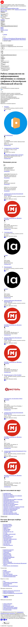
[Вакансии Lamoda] (15, 246)
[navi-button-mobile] (2, 32)
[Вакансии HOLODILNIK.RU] (15, 123)
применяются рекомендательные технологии (12, 613)
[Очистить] (2, 48)
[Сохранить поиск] (2, 52)
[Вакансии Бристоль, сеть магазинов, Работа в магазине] (15, 389)
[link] (3, 24)
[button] (2, 27)
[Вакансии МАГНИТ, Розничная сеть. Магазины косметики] (15, 316)
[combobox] (7, 45)
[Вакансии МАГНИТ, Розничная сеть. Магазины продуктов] (15, 209)
